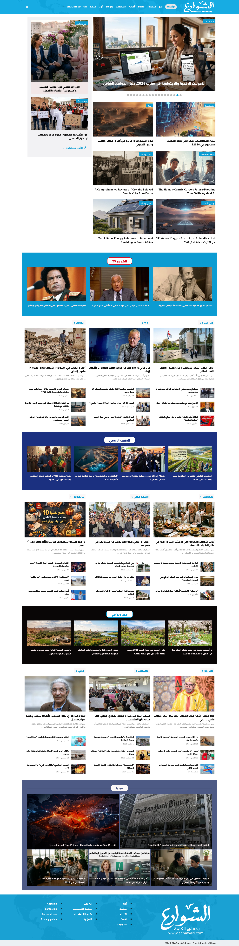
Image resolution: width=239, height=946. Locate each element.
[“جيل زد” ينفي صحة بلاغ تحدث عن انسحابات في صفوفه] (119, 519)
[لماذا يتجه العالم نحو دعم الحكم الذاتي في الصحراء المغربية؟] (207, 581)
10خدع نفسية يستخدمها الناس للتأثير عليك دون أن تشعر (56, 543)
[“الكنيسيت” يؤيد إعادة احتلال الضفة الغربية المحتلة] (143, 769)
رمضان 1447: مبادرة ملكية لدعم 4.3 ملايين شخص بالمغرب (143, 477)
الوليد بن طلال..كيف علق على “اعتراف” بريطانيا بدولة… (112, 752)
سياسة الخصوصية (82, 908)
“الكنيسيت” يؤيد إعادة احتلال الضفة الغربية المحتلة (114, 766)
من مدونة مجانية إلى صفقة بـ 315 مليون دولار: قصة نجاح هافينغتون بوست (121, 880)
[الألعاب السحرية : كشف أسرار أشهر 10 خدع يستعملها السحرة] (78, 567)
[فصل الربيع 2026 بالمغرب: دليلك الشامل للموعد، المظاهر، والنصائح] (96, 633)
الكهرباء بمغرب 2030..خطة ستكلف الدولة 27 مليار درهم (113, 390)
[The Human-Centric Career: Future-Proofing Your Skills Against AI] (185, 168)
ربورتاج (109, 6)
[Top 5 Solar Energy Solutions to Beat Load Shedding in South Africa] (123, 216)
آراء (101, 6)
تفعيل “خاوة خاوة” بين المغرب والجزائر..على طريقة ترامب (178, 752)
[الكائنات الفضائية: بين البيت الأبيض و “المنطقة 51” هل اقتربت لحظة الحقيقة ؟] (185, 216)
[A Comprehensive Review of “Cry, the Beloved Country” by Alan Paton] (123, 168)
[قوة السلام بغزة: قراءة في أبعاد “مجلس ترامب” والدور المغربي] (123, 119)
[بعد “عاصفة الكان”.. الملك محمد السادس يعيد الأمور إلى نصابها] (49, 459)
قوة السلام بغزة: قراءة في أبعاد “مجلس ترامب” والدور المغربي (125, 142)
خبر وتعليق (81, 23)
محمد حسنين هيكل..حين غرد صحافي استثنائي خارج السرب (120, 305)
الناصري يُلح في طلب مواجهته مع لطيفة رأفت (177, 403)
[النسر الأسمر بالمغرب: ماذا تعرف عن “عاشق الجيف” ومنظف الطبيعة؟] (78, 421)
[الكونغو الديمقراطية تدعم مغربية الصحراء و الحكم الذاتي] (207, 769)
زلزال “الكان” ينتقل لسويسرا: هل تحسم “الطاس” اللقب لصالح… (185, 369)
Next (99, 56)
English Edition (77, 6)
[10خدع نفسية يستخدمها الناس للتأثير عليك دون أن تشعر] (55, 519)
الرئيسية (170, 6)
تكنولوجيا (121, 6)
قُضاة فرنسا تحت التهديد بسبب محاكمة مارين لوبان (48, 592)
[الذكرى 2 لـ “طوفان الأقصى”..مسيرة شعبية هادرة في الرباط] (143, 741)
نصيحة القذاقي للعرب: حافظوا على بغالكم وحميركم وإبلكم (57, 305)
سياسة (152, 6)
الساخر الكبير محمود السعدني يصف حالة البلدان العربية (185, 305)
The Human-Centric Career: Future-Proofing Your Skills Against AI (187, 191)
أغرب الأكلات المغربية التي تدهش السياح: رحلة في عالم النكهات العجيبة (185, 543)
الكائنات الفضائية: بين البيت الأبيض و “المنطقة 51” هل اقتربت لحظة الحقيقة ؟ (185, 240)
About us (52, 903)
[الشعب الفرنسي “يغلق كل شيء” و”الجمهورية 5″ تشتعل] (78, 769)
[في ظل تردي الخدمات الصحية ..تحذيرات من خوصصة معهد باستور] (143, 567)
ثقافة (132, 6)
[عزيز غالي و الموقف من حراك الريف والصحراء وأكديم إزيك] (119, 345)
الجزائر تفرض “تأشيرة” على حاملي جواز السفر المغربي (114, 418)
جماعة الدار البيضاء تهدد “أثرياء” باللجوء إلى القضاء (114, 592)
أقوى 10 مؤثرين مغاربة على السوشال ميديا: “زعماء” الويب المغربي (83, 844)
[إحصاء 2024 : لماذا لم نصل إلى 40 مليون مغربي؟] (143, 407)
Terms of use (49, 913)
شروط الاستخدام (83, 913)
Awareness (207, 154)
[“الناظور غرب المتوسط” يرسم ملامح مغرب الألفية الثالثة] (96, 459)
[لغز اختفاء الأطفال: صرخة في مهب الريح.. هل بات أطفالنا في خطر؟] (78, 407)
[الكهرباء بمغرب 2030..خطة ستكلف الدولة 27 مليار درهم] (143, 393)
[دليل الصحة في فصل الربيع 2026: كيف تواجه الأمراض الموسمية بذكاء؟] (143, 633)
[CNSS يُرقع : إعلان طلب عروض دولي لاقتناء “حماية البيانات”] (207, 421)
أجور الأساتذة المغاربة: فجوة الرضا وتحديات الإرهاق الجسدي (63, 136)
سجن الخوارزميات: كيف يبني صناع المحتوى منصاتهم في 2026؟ (190, 142)
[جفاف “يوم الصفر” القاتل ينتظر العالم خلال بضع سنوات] (78, 755)
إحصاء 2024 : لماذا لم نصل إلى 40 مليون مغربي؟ (111, 403)
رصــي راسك (146, 154)
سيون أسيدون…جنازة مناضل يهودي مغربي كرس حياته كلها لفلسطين (122, 717)
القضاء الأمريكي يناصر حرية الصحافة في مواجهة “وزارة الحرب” (178, 844)
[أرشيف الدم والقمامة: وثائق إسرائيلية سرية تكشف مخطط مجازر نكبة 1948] (78, 393)
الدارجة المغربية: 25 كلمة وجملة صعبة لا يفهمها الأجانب (176, 564)
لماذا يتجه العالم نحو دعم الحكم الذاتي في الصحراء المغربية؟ (179, 578)
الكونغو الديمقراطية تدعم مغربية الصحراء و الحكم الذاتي (178, 766)
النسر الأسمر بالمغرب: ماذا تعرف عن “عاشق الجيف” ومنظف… (49, 418)
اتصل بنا (88, 919)
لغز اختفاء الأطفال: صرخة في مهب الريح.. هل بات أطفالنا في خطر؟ (47, 404)
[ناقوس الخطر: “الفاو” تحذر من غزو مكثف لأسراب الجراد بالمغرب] (49, 633)
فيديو (93, 6)
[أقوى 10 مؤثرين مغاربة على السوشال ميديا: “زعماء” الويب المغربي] (73, 821)
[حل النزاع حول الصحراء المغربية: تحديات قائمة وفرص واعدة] (207, 741)
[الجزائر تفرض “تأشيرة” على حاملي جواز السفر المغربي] (143, 421)
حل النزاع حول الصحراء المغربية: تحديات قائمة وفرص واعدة (177, 738)
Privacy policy (49, 919)
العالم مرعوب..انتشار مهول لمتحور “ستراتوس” (48, 737)
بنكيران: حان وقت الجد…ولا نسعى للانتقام (114, 577)
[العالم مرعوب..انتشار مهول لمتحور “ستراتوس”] (78, 741)
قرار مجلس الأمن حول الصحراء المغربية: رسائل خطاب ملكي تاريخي (184, 717)
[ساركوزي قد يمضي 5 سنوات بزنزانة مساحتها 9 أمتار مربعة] (207, 393)
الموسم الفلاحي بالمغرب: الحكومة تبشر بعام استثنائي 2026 (192, 477)
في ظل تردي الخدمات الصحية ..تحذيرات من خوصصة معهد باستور (114, 564)
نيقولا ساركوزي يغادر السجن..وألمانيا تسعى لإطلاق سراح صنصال (55, 717)
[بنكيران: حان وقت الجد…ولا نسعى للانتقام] (143, 581)
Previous (209, 56)
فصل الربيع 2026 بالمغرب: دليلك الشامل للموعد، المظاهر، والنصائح (98, 651)
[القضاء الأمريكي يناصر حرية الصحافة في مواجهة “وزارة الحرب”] (165, 821)
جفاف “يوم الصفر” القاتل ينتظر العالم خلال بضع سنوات (47, 752)
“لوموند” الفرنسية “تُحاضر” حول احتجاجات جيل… (176, 591)
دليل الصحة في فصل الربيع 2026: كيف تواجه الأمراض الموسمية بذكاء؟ (146, 651)
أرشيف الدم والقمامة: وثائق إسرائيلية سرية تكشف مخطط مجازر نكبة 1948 (49, 390)
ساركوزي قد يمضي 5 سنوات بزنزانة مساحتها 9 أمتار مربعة (177, 390)
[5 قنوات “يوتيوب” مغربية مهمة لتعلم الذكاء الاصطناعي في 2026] (58, 868)
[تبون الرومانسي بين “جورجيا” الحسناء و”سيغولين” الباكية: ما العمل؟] (59, 51)
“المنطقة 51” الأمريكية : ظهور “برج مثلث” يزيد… (49, 578)
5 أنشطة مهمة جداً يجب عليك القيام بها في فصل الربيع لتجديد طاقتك (192, 651)
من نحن (88, 903)
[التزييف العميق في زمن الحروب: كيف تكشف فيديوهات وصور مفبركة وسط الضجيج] (181, 868)
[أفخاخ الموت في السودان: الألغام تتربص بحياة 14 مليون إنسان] (55, 345)
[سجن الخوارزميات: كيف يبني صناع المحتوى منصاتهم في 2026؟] (185, 119)
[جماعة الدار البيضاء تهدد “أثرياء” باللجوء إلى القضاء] (143, 595)
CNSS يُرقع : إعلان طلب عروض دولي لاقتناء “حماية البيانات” (178, 418)
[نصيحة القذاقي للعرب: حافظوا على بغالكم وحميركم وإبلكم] (56, 284)
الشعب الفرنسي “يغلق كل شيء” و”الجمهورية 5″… (48, 766)
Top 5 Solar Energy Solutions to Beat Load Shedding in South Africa (125, 240)
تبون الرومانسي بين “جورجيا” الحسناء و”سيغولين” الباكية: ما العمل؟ (60, 88)
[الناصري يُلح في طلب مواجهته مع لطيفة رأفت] (207, 407)
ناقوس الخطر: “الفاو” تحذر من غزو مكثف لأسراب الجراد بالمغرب (51, 651)
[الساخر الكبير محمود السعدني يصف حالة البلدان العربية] (182, 284)
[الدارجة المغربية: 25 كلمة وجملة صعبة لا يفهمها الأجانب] (207, 567)
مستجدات (82, 101)
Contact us (51, 908)
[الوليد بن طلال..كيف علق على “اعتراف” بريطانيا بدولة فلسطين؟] (143, 755)
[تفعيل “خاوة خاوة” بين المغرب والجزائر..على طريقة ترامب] (207, 755)
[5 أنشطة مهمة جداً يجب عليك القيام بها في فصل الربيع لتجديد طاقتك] (190, 633)
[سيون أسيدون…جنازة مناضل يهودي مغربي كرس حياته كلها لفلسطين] (119, 693)
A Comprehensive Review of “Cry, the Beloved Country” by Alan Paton (124, 191)
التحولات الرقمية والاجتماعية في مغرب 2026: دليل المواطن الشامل (154, 82)
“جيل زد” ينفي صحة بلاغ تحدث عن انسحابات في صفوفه (122, 543)
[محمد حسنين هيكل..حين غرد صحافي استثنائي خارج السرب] (119, 284)
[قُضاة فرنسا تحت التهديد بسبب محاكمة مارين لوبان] (78, 595)
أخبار (161, 6)
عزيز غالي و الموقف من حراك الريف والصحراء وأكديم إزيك (119, 369)
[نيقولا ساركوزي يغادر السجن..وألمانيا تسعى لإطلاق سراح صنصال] (55, 693)
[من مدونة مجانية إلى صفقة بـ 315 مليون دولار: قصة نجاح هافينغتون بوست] (119, 868)
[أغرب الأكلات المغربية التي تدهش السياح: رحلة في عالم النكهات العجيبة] (183, 519)
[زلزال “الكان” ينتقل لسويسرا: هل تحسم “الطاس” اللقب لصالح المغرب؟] (183, 345)
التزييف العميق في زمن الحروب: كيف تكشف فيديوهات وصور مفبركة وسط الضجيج (181, 880)
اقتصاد (141, 6)
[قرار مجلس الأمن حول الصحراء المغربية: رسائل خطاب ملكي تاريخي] (183, 693)
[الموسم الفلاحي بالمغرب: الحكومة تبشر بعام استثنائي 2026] (190, 459)
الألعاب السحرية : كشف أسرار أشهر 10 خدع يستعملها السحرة (49, 564)
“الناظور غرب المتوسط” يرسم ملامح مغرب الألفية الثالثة (96, 477)
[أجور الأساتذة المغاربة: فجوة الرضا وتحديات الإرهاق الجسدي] (59, 113)
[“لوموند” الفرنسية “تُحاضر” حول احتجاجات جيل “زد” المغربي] (207, 595)
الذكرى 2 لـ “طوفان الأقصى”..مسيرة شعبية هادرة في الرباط (114, 738)
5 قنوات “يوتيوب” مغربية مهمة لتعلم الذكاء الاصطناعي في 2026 (63, 880)
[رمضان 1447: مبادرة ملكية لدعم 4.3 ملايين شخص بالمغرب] (143, 459)
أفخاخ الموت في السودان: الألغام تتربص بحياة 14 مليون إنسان (57, 369)
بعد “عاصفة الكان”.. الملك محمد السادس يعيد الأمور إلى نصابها (50, 477)
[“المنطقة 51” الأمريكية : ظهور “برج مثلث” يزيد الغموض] (78, 581)
